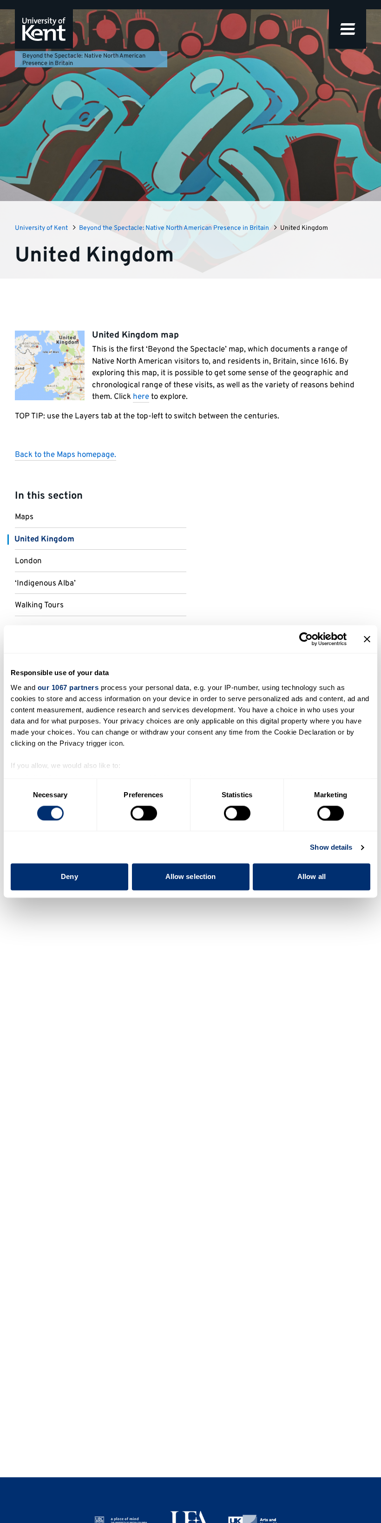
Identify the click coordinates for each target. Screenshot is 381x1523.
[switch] (144, 813)
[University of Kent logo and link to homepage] (44, 29)
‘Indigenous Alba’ (45, 584)
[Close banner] (367, 639)
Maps (24, 517)
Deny (69, 877)
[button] (347, 29)
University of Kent (41, 228)
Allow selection (190, 877)
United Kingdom (44, 539)
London (28, 561)
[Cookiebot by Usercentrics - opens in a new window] (306, 639)
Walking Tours (39, 605)
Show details (331, 847)
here (141, 397)
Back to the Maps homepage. (65, 455)
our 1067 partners (68, 687)
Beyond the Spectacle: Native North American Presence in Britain (83, 59)
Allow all (311, 877)
